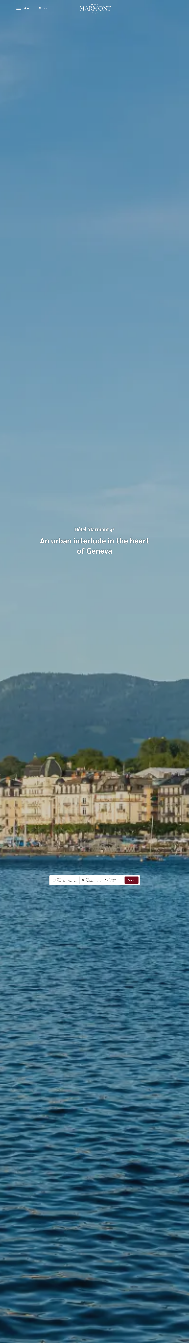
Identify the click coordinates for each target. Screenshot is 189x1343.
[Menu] (19, 8)
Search (131, 880)
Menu (27, 8)
